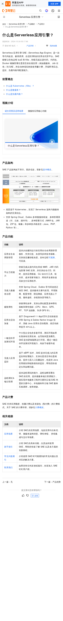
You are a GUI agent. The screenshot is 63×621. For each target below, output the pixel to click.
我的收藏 (53, 45)
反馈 (36, 495)
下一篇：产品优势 (52, 481)
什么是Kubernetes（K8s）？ (20, 85)
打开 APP (54, 3)
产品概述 (31, 24)
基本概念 (47, 169)
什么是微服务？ (13, 89)
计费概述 (39, 407)
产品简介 (41, 24)
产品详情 (30, 45)
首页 (4, 24)
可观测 (51, 257)
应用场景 (8, 433)
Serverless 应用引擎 (17, 24)
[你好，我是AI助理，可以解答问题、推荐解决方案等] (47, 11)
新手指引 (8, 446)
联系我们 (8, 467)
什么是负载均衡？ (14, 93)
